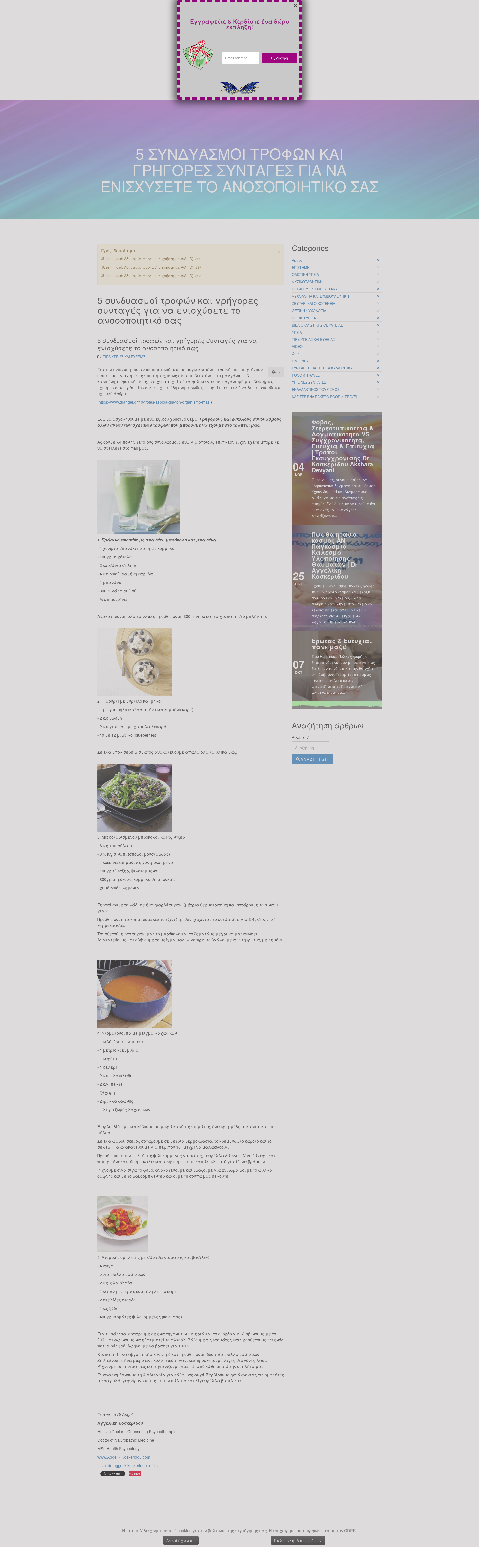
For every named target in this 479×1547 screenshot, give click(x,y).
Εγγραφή (279, 57)
